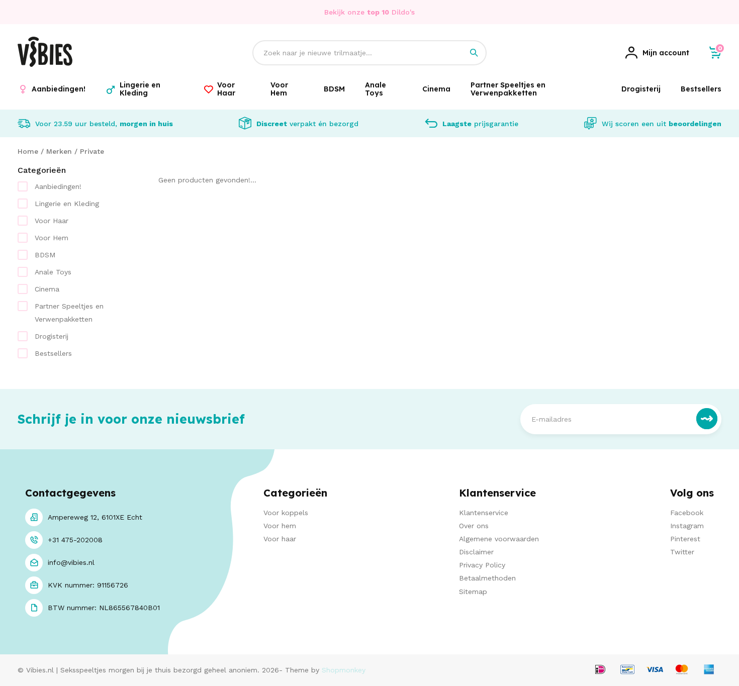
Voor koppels (285, 513)
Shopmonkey (343, 670)
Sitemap (473, 591)
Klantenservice (483, 513)
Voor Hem (51, 238)
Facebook (686, 513)
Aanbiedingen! (58, 186)
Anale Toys (53, 272)
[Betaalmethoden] (600, 670)
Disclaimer (476, 552)
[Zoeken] (474, 52)
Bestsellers (53, 353)
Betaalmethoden (487, 578)
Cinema (47, 289)
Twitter (682, 552)
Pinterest (685, 539)
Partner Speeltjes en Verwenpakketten (69, 312)
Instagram (687, 526)
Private (92, 151)
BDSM (45, 255)
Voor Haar (51, 221)
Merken (59, 151)
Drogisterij (51, 336)
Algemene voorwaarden (499, 539)
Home (28, 151)
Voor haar (279, 539)
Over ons (474, 526)
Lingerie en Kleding (67, 204)
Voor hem (279, 526)
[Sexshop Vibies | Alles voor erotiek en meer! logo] (45, 64)
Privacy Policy (482, 565)
